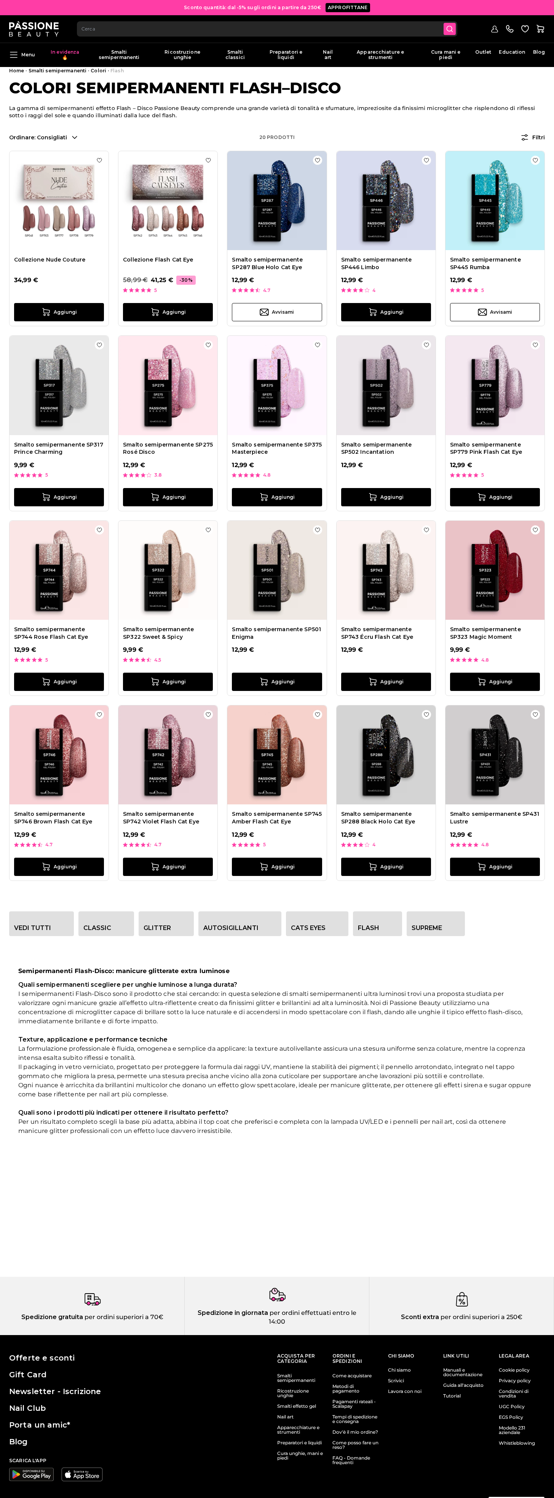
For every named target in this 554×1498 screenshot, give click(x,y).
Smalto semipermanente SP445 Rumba (485, 263)
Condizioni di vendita (513, 1393)
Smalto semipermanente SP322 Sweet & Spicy (158, 633)
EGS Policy (511, 1417)
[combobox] (267, 29)
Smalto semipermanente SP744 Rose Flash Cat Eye (51, 633)
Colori (98, 70)
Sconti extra (420, 1317)
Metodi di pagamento (345, 1388)
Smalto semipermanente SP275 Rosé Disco (168, 448)
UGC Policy (512, 1406)
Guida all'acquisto (463, 1385)
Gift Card (27, 1374)
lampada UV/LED (357, 1121)
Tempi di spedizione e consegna (354, 1419)
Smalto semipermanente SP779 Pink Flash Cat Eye (486, 448)
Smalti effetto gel (296, 1406)
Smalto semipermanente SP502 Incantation (376, 448)
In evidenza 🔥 (65, 54)
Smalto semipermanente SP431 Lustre (495, 817)
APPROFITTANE (348, 7)
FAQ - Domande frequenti (351, 1460)
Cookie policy (514, 1370)
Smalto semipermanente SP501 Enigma (276, 633)
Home (16, 70)
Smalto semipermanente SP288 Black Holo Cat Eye (378, 817)
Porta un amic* (39, 1424)
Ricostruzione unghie (182, 54)
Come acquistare (352, 1376)
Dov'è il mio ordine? (355, 1432)
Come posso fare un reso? (355, 1445)
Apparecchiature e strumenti (380, 54)
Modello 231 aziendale (512, 1430)
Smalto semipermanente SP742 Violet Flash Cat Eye (161, 817)
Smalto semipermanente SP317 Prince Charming (58, 448)
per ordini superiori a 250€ (480, 1317)
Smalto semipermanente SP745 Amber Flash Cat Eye (277, 817)
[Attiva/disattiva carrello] (540, 29)
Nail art (328, 54)
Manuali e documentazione (462, 1372)
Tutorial (452, 1396)
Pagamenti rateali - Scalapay (354, 1404)
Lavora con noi (404, 1391)
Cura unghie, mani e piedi (300, 1455)
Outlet (483, 52)
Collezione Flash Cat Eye (158, 259)
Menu (28, 54)
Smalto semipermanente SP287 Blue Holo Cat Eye (267, 263)
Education (512, 52)
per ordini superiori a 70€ (123, 1317)
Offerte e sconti (42, 1357)
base (132, 1121)
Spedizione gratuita (52, 1317)
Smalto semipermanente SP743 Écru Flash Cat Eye (377, 633)
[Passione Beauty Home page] (34, 29)
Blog (539, 52)
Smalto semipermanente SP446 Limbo (376, 263)
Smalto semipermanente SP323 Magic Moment (485, 633)
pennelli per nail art (423, 1121)
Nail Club (27, 1408)
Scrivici (396, 1380)
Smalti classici (235, 54)
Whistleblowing (517, 1443)
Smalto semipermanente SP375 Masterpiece (277, 448)
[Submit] (449, 29)
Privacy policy (515, 1380)
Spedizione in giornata (233, 1312)
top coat (217, 1121)
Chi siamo (399, 1370)
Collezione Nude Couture (49, 259)
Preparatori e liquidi (286, 54)
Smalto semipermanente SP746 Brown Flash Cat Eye (53, 817)
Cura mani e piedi (445, 54)
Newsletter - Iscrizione (55, 1391)
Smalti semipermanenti (119, 54)
